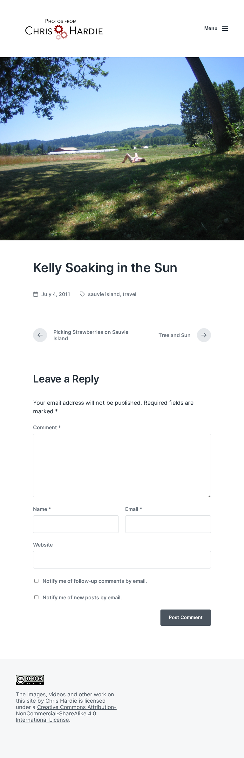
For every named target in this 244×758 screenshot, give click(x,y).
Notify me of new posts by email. (82, 597)
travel (129, 294)
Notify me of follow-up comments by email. (95, 581)
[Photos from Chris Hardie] (63, 29)
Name (42, 509)
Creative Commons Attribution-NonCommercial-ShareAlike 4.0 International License (66, 713)
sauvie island (104, 294)
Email (133, 509)
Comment (47, 427)
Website (43, 544)
